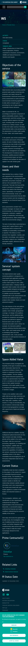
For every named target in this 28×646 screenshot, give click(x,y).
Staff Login (4, 607)
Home (3, 25)
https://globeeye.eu (8, 556)
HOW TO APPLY (6, 598)
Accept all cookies (14, 641)
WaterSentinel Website (11, 572)
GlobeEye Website (10, 569)
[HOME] (5, 590)
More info (14, 625)
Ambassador (5, 610)
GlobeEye (7, 551)
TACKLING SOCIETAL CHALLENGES (10, 605)
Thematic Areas (11, 25)
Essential (15, 629)
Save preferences (14, 635)
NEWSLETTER (5, 603)
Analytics (15, 631)
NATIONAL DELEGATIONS (8, 600)
